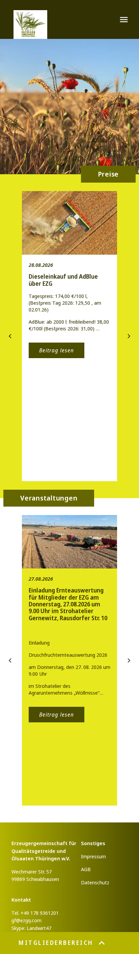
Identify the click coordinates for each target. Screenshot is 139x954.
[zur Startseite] (30, 24)
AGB (86, 869)
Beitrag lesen (56, 350)
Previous (10, 336)
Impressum (93, 856)
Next (129, 336)
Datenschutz (95, 882)
